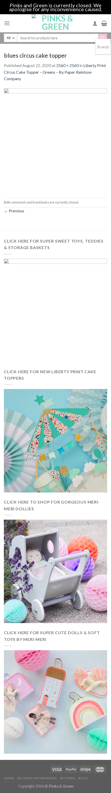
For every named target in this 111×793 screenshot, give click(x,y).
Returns (67, 778)
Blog (83, 778)
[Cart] (104, 23)
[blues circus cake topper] (55, 139)
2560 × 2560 (67, 65)
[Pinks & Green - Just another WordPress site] (55, 23)
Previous (14, 210)
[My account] (95, 23)
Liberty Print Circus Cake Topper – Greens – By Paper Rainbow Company (55, 72)
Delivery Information (37, 778)
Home (9, 778)
